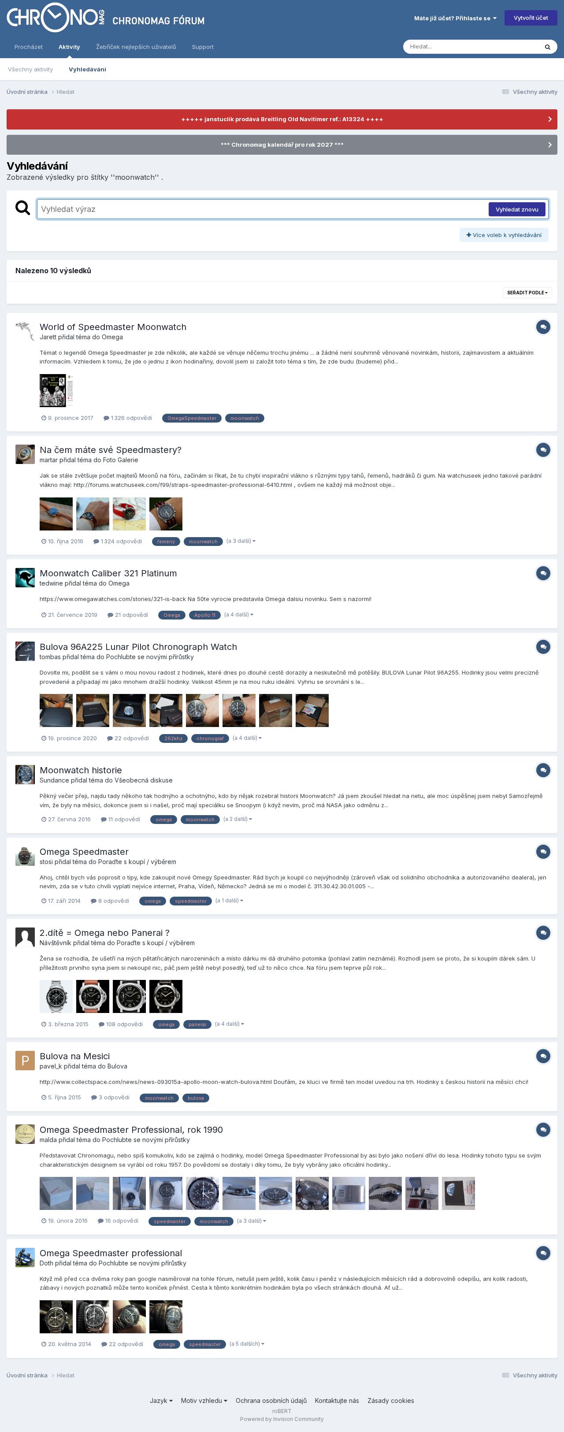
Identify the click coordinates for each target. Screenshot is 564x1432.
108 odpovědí (123, 1024)
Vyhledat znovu (517, 209)
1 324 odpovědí (120, 541)
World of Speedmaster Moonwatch (113, 327)
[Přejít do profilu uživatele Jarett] (25, 331)
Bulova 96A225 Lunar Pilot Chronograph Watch (138, 647)
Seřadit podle (526, 292)
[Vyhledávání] (547, 47)
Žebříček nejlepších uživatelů (136, 46)
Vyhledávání (87, 69)
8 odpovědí (112, 900)
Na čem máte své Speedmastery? (111, 450)
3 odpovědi (113, 1097)
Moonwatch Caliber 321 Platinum (108, 573)
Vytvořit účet (531, 17)
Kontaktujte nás (337, 1400)
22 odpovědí (131, 738)
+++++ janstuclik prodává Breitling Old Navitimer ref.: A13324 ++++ (282, 118)
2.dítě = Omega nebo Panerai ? (105, 932)
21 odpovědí (130, 614)
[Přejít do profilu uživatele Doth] (25, 1257)
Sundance (54, 780)
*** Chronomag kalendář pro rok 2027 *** (282, 144)
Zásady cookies (390, 1400)
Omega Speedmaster (84, 851)
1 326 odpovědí (130, 417)
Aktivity (69, 46)
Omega (112, 337)
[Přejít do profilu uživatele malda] (25, 1134)
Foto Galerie (120, 460)
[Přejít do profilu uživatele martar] (25, 454)
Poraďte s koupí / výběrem (137, 861)
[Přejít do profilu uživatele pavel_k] (25, 1060)
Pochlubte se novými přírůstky (150, 656)
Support (203, 46)
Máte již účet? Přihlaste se (453, 18)
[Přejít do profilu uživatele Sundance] (25, 774)
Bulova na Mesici (75, 1056)
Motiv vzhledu (202, 1400)
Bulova (117, 1066)
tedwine (51, 583)
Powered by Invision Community (282, 1419)
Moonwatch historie (81, 770)
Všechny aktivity (30, 69)
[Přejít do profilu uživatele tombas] (25, 651)
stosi (46, 861)
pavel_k (51, 1066)
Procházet (29, 46)
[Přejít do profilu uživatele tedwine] (25, 577)
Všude (518, 46)
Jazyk (159, 1400)
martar (49, 460)
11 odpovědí (123, 819)
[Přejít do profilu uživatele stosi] (25, 856)
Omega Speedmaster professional (111, 1253)
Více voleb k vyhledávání (506, 234)
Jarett (48, 337)
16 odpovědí (121, 1220)
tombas (50, 656)
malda (48, 1139)
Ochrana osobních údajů (271, 1400)
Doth (46, 1263)
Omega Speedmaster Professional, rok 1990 (131, 1129)
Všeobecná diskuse (144, 780)
